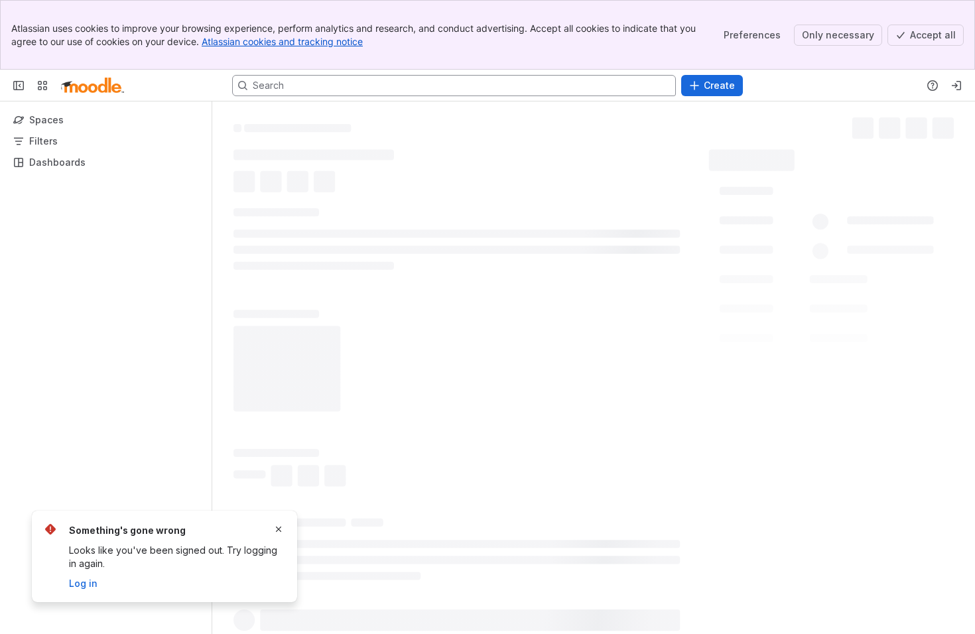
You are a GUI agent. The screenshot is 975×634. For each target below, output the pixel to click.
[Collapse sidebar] (18, 85)
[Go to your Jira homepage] (92, 85)
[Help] (932, 85)
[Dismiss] (279, 529)
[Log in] (956, 85)
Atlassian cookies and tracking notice (282, 41)
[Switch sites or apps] (42, 85)
